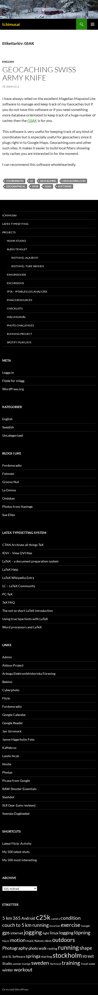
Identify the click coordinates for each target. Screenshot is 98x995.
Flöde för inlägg (13, 381)
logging (66, 932)
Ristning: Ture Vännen (27, 266)
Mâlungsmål (16, 317)
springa (33, 956)
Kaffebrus (9, 748)
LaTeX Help (10, 569)
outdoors (63, 939)
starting (46, 956)
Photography (15, 948)
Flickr (6, 698)
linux (54, 932)
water (92, 963)
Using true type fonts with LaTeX (25, 619)
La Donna (9, 490)
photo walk (37, 948)
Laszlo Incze (10, 756)
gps (6, 933)
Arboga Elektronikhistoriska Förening (28, 673)
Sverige (26, 963)
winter (7, 970)
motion (18, 940)
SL (10, 956)
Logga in (8, 372)
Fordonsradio (12, 465)
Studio (7, 963)
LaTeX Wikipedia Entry (18, 578)
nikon (48, 941)
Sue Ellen (8, 515)
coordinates (15, 180)
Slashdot (8, 797)
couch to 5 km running (25, 925)
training (71, 963)
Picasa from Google (16, 781)
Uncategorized (12, 435)
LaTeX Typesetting (15, 224)
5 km (7, 918)
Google (85, 925)
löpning (82, 933)
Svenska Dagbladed (15, 813)
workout (23, 969)
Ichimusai (11, 24)
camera (55, 918)
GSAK (32, 120)
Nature (39, 941)
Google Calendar (14, 715)
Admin (7, 657)
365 (17, 918)
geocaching (48, 180)
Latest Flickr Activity (16, 843)
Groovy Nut (10, 482)
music (30, 941)
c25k (43, 917)
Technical (55, 963)
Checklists (15, 308)
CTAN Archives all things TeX (23, 545)
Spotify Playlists (19, 342)
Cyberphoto (10, 690)
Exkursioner (16, 274)
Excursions (15, 283)
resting (52, 948)
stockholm (67, 955)
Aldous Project (12, 665)
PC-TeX (7, 594)
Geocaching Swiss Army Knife (39, 73)
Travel (84, 963)
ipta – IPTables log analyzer (27, 291)
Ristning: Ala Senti (24, 257)
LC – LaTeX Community (18, 586)
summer (17, 963)
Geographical (16, 186)
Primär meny (92, 24)
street (88, 956)
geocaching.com (74, 180)
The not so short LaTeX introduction (27, 611)
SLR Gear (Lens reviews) (19, 805)
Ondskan (8, 498)
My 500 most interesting (19, 860)
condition (71, 918)
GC (32, 180)
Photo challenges (20, 325)
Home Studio (16, 240)
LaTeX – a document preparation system (30, 561)
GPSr (35, 186)
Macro (5, 940)
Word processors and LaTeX (22, 627)
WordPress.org (13, 389)
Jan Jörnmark (11, 731)
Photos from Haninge (17, 506)
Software (65, 186)
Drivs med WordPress (15, 989)
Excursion (54, 925)
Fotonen (8, 474)
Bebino (7, 682)
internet (16, 933)
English (8, 61)
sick (5, 956)
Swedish (8, 427)
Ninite (6, 764)
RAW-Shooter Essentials (19, 789)
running (68, 947)
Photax (7, 772)
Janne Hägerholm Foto (18, 739)
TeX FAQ (8, 602)
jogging (33, 932)
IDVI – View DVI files (17, 553)
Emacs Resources (19, 300)
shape (86, 948)
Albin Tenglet (17, 249)
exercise (70, 925)
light (46, 933)
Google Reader (12, 723)
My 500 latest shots (16, 852)
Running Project (19, 334)
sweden (40, 963)
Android (28, 918)
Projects (8, 232)
